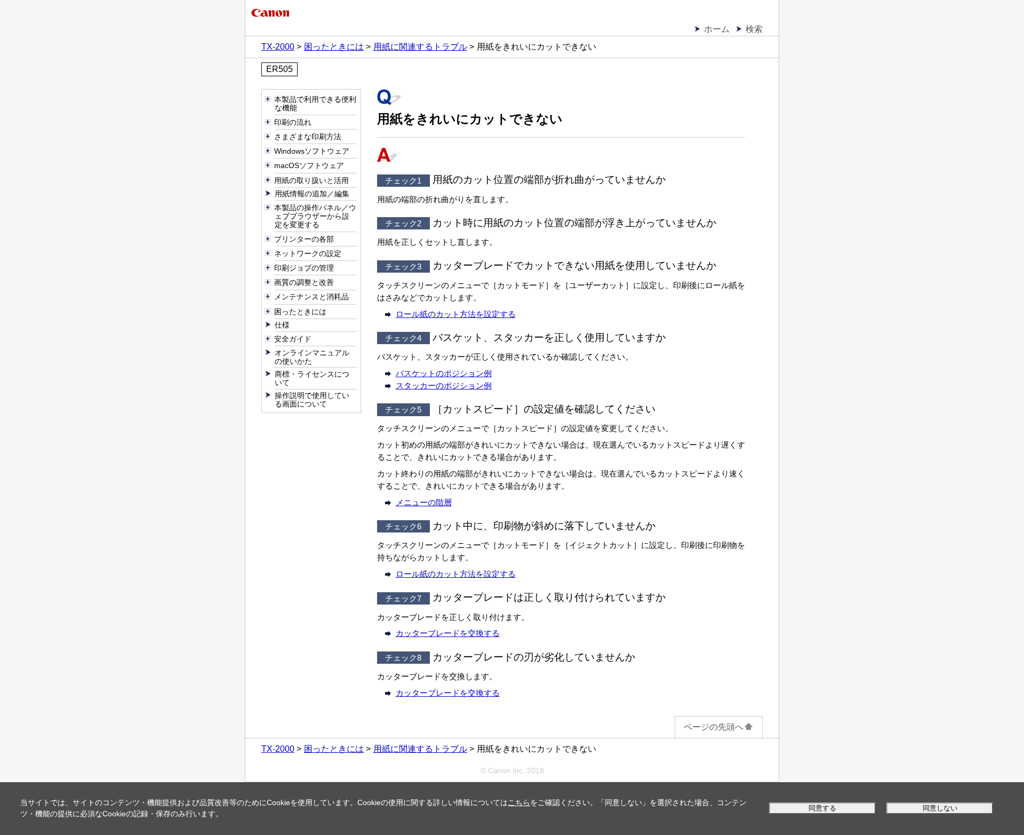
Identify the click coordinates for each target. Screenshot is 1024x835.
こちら (519, 802)
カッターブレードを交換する (448, 633)
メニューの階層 (424, 502)
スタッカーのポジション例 (444, 385)
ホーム (717, 29)
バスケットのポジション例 (444, 373)
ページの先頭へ (713, 726)
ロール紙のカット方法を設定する (456, 314)
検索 (754, 29)
